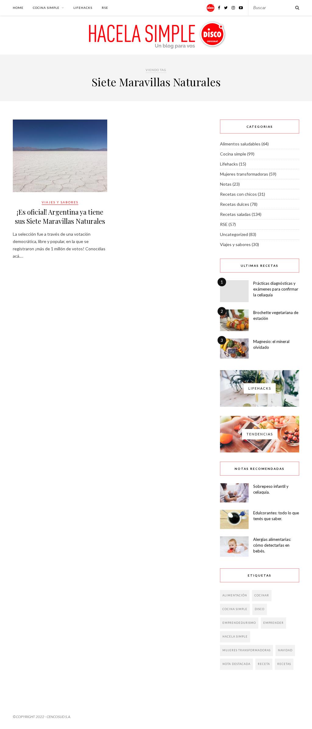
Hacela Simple (235, 636)
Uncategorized (234, 234)
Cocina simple (46, 7)
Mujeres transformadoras (244, 174)
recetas (284, 664)
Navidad (285, 650)
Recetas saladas (235, 214)
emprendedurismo (239, 622)
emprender (273, 622)
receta (264, 664)
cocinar (261, 595)
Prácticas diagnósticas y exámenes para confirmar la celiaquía (275, 289)
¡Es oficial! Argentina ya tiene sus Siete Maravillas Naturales (60, 216)
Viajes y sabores (60, 202)
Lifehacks (82, 7)
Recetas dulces (234, 204)
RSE (105, 7)
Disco (259, 609)
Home (18, 7)
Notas (226, 184)
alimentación (234, 595)
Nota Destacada (236, 664)
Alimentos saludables (240, 143)
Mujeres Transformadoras (246, 650)
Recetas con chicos (238, 194)
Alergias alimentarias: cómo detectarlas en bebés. (272, 545)
